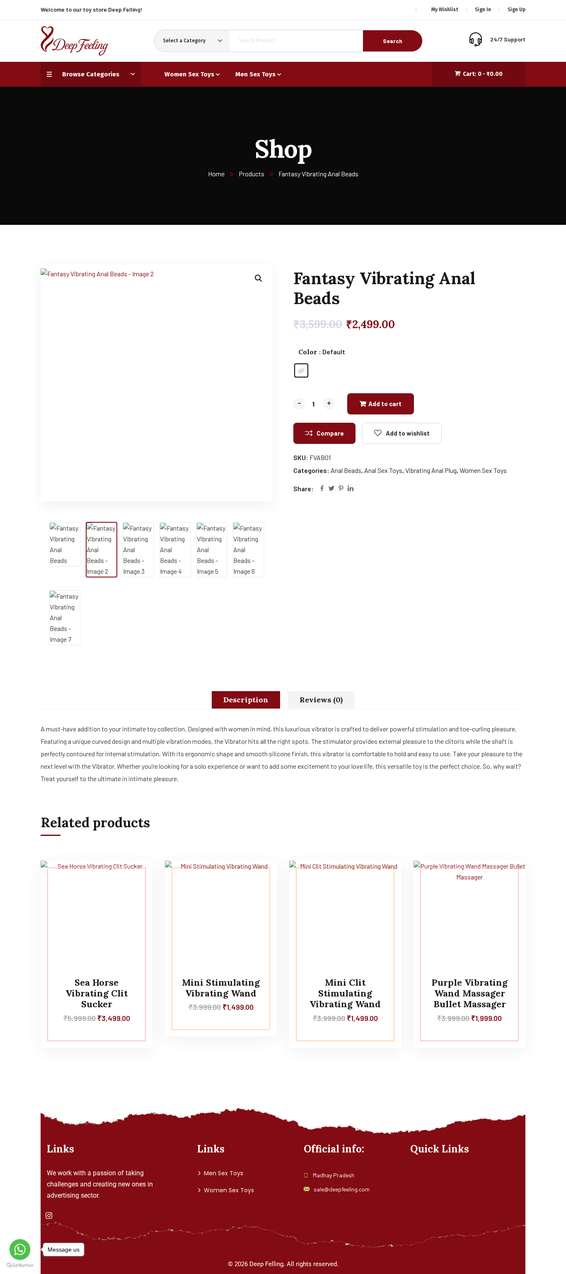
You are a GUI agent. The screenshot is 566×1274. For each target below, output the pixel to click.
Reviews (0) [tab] (321, 699)
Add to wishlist (408, 433)
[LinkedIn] (350, 488)
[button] (258, 278)
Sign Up (516, 9)
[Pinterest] (341, 488)
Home (216, 174)
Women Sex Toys (483, 470)
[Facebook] (322, 488)
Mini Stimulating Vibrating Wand (221, 988)
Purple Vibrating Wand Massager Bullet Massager (469, 993)
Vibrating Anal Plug (431, 470)
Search (392, 40)
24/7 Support (507, 39)
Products (251, 174)
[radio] (301, 370)
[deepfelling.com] (74, 41)
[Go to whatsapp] (20, 1249)
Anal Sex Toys (383, 470)
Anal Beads (346, 470)
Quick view (130, 918)
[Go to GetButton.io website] (20, 1265)
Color (307, 352)
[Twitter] (331, 488)
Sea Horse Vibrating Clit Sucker (96, 993)
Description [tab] (245, 699)
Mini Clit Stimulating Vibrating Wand (345, 993)
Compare (330, 433)
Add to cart (385, 403)
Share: (303, 488)
